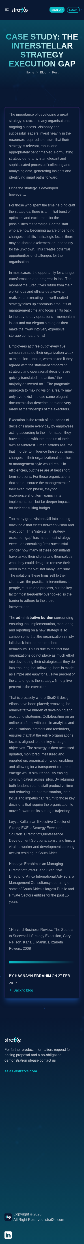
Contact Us (13, 1129)
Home (30, 72)
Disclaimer (13, 1150)
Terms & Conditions (20, 1143)
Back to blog (23, 990)
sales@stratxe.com (20, 1071)
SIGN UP (57, 9)
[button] (7, 9)
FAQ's (9, 1093)
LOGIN (73, 9)
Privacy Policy (15, 1136)
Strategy (11, 1107)
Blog (43, 72)
